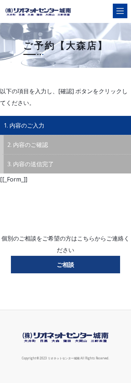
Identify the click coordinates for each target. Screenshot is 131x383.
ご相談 (65, 265)
